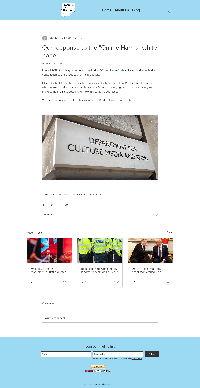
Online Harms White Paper (55, 194)
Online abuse (95, 194)
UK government (78, 194)
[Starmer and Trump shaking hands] (150, 250)
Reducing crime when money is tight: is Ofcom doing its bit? (99, 270)
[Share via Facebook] (43, 204)
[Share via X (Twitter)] (51, 204)
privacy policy (137, 359)
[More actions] (156, 38)
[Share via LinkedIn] (59, 204)
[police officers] (100, 250)
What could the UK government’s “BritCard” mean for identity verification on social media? (49, 270)
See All (170, 232)
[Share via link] (66, 204)
